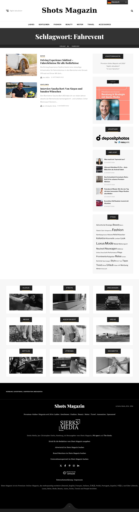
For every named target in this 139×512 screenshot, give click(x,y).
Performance (112, 252)
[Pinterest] (69, 465)
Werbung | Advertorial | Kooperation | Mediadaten (24, 391)
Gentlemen (44, 25)
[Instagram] (73, 465)
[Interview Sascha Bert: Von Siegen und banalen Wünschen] (21, 90)
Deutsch (115, 2)
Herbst (105, 235)
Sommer (99, 261)
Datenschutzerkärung (64, 480)
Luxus (100, 243)
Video (115, 265)
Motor (80, 25)
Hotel (115, 234)
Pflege (119, 252)
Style (113, 260)
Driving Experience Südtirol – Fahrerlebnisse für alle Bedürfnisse (59, 61)
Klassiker (121, 235)
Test (120, 261)
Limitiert (117, 238)
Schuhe (124, 256)
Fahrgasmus (108, 230)
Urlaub (110, 265)
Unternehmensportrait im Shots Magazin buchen (69, 459)
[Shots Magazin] (69, 10)
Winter (98, 269)
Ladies (31, 25)
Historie (110, 235)
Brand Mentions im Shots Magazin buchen (69, 453)
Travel (91, 25)
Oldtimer (120, 249)
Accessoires (105, 25)
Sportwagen (106, 261)
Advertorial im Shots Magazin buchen (69, 447)
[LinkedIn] (78, 465)
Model (116, 244)
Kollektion (101, 238)
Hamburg (99, 235)
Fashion (57, 25)
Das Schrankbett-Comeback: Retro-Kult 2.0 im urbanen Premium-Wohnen (116, 179)
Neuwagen (111, 248)
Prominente (101, 256)
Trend (99, 265)
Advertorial (100, 225)
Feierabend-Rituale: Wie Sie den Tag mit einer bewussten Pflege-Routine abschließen (116, 191)
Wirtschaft (104, 269)
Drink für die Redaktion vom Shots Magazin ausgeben (69, 441)
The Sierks (108, 435)
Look (123, 238)
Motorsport (123, 244)
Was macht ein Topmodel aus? (114, 159)
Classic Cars (100, 230)
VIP (119, 265)
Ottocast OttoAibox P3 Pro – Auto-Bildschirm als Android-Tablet (116, 168)
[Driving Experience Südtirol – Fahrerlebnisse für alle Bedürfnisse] (21, 65)
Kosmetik (110, 238)
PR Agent (96, 435)
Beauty (69, 25)
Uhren (104, 265)
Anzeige (109, 225)
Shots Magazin (69, 406)
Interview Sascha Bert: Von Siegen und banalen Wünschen (61, 90)
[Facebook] (65, 465)
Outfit (106, 252)
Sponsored (111, 414)
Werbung (124, 265)
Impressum (78, 480)
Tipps (125, 260)
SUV (117, 261)
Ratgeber (111, 257)
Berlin (121, 225)
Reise (118, 256)
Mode (109, 243)
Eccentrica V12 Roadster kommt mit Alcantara (116, 202)
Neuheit (100, 248)
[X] (60, 465)
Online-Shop (100, 252)
